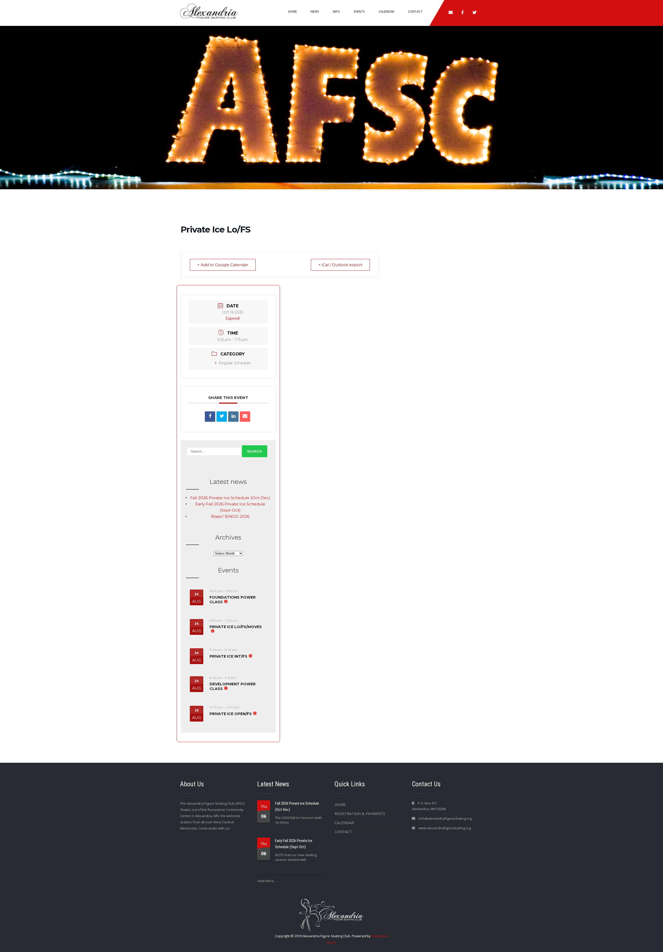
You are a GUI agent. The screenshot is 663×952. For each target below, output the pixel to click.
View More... (266, 880)
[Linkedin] (233, 416)
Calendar (386, 11)
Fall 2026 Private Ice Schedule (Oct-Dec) (230, 497)
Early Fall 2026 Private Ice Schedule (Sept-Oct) (293, 843)
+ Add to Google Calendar (222, 264)
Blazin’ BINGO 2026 (230, 516)
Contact (415, 11)
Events (359, 11)
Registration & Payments (360, 813)
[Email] (245, 416)
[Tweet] (222, 416)
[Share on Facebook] (210, 416)
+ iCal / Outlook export (340, 264)
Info (336, 11)
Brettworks (379, 936)
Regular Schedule (235, 363)
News (315, 11)
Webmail (331, 942)
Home (292, 11)
